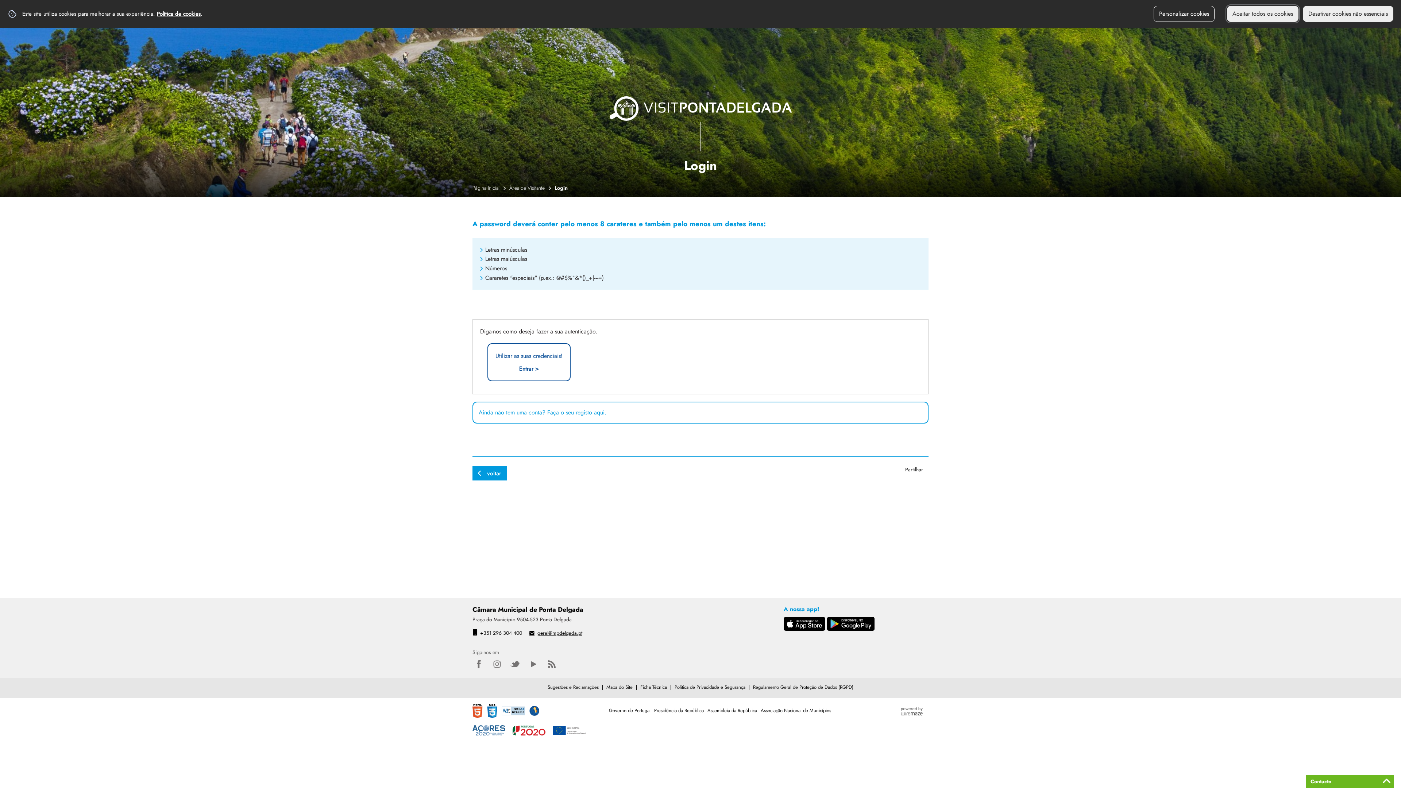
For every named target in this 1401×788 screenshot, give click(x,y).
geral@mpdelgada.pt (559, 633)
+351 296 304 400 (501, 633)
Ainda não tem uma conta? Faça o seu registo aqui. (542, 412)
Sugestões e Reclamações (573, 687)
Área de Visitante (527, 188)
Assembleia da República (732, 710)
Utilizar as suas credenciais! (529, 362)
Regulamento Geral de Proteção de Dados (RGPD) (803, 687)
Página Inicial (485, 188)
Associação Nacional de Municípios (796, 710)
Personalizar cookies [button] (1184, 13)
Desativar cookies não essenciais (1348, 13)
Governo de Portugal (630, 710)
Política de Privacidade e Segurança (710, 687)
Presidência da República (679, 710)
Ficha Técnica (653, 687)
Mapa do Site (619, 687)
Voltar (494, 473)
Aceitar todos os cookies (1262, 13)
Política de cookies (179, 14)
